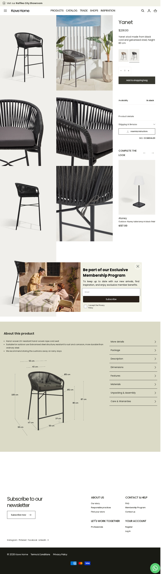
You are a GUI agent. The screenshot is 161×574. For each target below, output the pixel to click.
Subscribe (110, 299)
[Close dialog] (136, 266)
